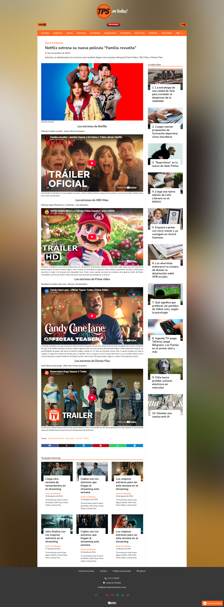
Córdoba (45, 33)
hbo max (79, 438)
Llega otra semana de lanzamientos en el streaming (55, 484)
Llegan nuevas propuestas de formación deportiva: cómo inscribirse (165, 132)
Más (178, 33)
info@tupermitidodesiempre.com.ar (112, 587)
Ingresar (142, 571)
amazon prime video (56, 438)
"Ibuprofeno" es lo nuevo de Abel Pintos (165, 164)
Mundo (70, 33)
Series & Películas (54, 42)
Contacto (103, 571)
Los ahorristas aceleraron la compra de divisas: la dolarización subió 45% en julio (165, 270)
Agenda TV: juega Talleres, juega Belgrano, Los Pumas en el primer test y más (165, 345)
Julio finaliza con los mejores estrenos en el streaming (55, 536)
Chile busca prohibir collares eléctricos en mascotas (162, 382)
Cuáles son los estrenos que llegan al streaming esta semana (90, 485)
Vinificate (153, 33)
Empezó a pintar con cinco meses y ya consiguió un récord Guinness (165, 232)
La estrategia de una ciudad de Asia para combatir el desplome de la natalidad (163, 94)
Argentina (57, 33)
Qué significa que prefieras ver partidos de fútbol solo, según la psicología (165, 307)
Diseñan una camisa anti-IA (162, 414)
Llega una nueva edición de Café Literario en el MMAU (163, 196)
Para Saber (167, 33)
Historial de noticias (86, 571)
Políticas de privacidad (122, 571)
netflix (86, 438)
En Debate (95, 33)
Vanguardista (110, 33)
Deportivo (81, 33)
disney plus (70, 438)
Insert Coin (139, 33)
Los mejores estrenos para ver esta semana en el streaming (127, 484)
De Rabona (125, 33)
